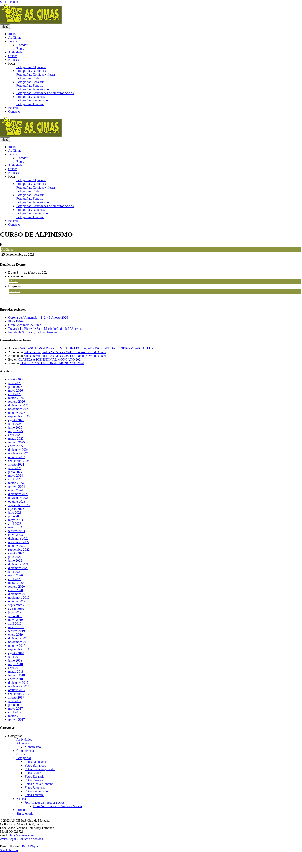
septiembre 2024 (19, 460)
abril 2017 (14, 712)
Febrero (14, 291)
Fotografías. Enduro (29, 78)
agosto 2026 (16, 379)
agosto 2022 (16, 553)
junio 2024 (15, 472)
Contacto (14, 111)
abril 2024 (14, 479)
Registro (21, 48)
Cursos (12, 56)
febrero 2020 (16, 586)
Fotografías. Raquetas (30, 96)
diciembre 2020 (18, 568)
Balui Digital (30, 846)
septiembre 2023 (19, 505)
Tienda (12, 41)
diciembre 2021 (18, 564)
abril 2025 (14, 435)
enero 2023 (15, 534)
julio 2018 (14, 656)
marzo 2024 (16, 483)
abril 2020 (14, 579)
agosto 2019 (16, 608)
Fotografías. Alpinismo (31, 67)
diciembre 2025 (18, 405)
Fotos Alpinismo (35, 761)
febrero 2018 (16, 675)
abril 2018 (14, 668)
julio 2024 (14, 468)
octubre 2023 (16, 501)
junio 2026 (15, 387)
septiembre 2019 (19, 605)
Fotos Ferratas (34, 780)
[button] (9, 850)
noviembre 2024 (18, 453)
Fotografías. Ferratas (29, 85)
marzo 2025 (16, 438)
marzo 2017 (16, 716)
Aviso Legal (8, 839)
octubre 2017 (16, 690)
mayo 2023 (15, 520)
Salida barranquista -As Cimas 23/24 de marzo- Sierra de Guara (65, 352)
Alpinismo (23, 743)
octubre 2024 (16, 457)
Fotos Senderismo (36, 791)
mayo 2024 (15, 475)
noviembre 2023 (18, 497)
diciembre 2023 (18, 494)
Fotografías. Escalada (30, 82)
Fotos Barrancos (35, 765)
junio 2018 (15, 660)
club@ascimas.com (21, 835)
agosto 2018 (16, 653)
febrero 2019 (16, 631)
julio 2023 (14, 512)
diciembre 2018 (18, 638)
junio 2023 (15, 516)
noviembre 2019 (18, 597)
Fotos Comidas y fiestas (40, 769)
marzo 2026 (16, 398)
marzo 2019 (16, 627)
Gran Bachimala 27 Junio (24, 325)
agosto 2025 (16, 420)
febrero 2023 (16, 531)
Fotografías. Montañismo (32, 89)
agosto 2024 (16, 464)
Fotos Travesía (34, 795)
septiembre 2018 (19, 649)
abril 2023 (14, 523)
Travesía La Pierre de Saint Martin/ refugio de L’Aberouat (45, 328)
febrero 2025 (16, 442)
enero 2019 (15, 634)
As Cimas (14, 37)
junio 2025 (15, 427)
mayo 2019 (15, 619)
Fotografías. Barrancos (31, 71)
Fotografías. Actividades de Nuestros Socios (45, 93)
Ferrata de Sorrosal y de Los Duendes (32, 332)
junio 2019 (15, 616)
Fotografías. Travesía (30, 104)
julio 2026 (14, 383)
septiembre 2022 (19, 549)
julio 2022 (14, 557)
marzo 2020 (16, 583)
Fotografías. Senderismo (32, 100)
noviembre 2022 (18, 542)
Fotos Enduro (33, 773)
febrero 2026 (16, 401)
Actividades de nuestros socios (44, 802)
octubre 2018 (16, 645)
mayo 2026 (15, 390)
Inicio (12, 34)
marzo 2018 (16, 671)
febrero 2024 (16, 486)
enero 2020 (15, 590)
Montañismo (33, 747)
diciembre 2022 (18, 538)
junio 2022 (15, 560)
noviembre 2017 (18, 686)
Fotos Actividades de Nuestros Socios (57, 806)
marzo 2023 (16, 527)
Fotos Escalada (34, 776)
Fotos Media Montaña (39, 784)
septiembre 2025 (19, 416)
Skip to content (10, 1)
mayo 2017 (15, 708)
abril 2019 (14, 623)
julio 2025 (14, 423)
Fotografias (23, 758)
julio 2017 (14, 701)
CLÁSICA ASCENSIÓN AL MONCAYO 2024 (50, 359)
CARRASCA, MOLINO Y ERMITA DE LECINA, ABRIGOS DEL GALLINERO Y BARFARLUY (86, 348)
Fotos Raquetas (35, 787)
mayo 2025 (15, 431)
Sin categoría (24, 813)
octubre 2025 (16, 412)
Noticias (13, 59)
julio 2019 (14, 612)
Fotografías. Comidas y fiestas (35, 74)
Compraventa (25, 750)
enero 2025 (15, 446)
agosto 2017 (16, 697)
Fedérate (13, 108)
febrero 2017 (16, 719)
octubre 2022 (16, 546)
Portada (21, 810)
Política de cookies (30, 839)
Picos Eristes (16, 321)
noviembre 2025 (18, 409)
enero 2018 (15, 679)
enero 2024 (15, 490)
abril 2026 (14, 394)
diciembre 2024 (18, 449)
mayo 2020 (15, 575)
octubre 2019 (16, 601)
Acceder (21, 45)
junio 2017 (15, 705)
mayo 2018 (15, 664)
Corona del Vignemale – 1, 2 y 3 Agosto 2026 (38, 317)
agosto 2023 (16, 509)
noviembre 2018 (18, 642)
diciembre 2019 (18, 594)
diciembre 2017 (18, 682)
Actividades (16, 52)
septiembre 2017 (19, 693)
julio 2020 (14, 571)
